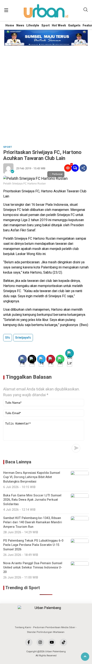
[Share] (83, 168)
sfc (7, 337)
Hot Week (59, 25)
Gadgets (74, 25)
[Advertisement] (46, 93)
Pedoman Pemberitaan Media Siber (54, 627)
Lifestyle (32, 25)
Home (9, 25)
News (20, 25)
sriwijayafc (23, 337)
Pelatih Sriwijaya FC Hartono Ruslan (24, 183)
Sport (45, 25)
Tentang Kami (23, 627)
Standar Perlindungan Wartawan (45, 632)
